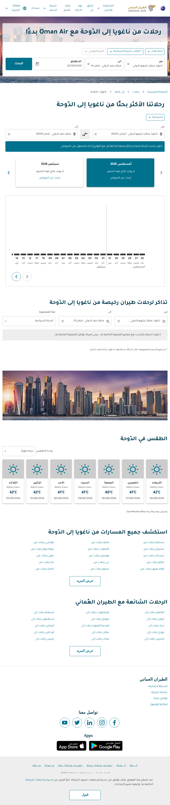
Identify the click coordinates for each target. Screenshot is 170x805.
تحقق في (90, 8)
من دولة (37, 765)
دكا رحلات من (46, 562)
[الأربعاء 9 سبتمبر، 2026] (50, 254)
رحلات (135, 92)
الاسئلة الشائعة (158, 686)
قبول (85, 795)
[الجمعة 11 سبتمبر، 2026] (36, 254)
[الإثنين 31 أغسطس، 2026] (109, 254)
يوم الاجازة (78, 8)
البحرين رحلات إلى (154, 639)
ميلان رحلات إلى (155, 619)
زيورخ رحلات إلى (155, 632)
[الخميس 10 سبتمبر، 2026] (43, 254)
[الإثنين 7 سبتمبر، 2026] (63, 254)
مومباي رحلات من (99, 555)
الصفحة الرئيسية (158, 92)
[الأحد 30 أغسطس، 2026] (116, 254)
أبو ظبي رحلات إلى (44, 632)
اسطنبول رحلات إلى (42, 619)
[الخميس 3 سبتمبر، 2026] (89, 254)
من (161, 61)
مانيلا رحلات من (100, 542)
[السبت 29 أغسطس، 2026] (123, 254)
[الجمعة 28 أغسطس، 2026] (129, 254)
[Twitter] (77, 723)
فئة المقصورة (47, 312)
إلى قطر (119, 92)
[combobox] (128, 134)
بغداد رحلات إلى (100, 639)
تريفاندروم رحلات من (42, 549)
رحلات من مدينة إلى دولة (70, 765)
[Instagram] (102, 723)
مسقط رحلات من (153, 542)
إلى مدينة (121, 765)
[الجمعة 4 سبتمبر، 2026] (83, 254)
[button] (125, 51)
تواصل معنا (161, 698)
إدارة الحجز (67, 8)
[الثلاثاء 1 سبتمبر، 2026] (103, 254)
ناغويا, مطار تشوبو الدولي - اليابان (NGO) (147, 66)
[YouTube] (65, 723)
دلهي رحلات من (45, 555)
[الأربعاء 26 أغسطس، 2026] (142, 254)
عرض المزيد (85, 581)
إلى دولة (133, 765)
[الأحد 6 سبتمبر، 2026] (70, 254)
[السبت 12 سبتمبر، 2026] (30, 254)
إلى (76, 126)
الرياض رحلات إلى (44, 625)
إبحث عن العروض (120, 178)
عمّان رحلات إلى (100, 632)
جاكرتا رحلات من (45, 569)
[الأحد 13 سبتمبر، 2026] (23, 254)
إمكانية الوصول (159, 704)
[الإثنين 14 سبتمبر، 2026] (16, 254)
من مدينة (49, 765)
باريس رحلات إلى (44, 639)
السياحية (157, 117)
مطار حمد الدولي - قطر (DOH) (106, 66)
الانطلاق (75, 61)
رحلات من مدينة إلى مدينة (100, 765)
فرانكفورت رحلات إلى (97, 612)
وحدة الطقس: (44, 451)
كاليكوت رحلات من (98, 549)
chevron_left (161, 172)
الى (119, 61)
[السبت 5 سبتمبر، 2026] (76, 254)
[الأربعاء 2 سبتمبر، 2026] (96, 254)
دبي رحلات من (101, 562)
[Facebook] (114, 723)
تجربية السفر (49, 8)
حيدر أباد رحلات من (153, 555)
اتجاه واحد (157, 51)
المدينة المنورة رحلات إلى (95, 625)
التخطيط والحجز (105, 8)
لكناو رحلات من (155, 562)
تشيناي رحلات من (153, 549)
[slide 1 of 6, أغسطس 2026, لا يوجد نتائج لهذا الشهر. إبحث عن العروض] (120, 172)
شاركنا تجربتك (159, 692)
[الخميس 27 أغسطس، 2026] (136, 254)
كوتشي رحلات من (44, 542)
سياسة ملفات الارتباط (39, 780)
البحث (19, 63)
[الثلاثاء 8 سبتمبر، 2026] (56, 254)
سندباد (35, 8)
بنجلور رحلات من (99, 569)
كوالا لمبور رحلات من (152, 569)
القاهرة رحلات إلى (154, 612)
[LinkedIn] (90, 723)
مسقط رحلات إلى (44, 612)
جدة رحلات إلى (156, 625)
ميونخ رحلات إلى (100, 619)
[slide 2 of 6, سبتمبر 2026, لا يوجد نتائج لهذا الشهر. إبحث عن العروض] (49, 172)
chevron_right (8, 172)
